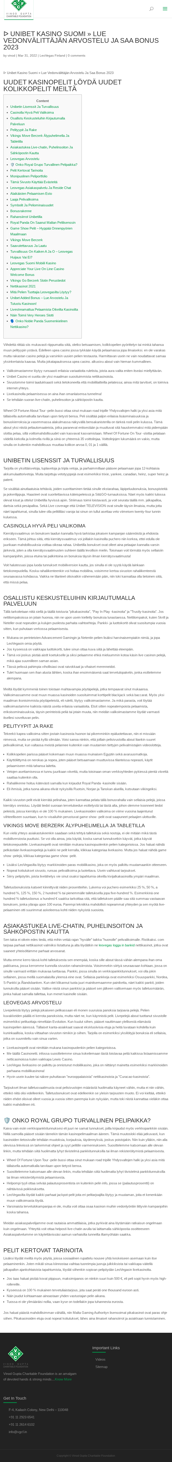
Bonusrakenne (21, 211)
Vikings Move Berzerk (26, 240)
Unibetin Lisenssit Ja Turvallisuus (34, 107)
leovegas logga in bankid (117, 945)
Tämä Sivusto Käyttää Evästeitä (33, 182)
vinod (11, 55)
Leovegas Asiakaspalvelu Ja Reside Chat (40, 188)
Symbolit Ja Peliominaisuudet (31, 205)
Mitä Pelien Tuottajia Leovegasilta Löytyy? (40, 292)
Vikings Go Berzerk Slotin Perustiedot (37, 280)
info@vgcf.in (18, 1432)
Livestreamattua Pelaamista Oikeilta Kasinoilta (44, 309)
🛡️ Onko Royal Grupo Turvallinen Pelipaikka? (43, 164)
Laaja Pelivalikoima (24, 199)
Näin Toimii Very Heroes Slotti (32, 315)
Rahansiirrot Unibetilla (26, 217)
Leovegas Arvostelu (24, 159)
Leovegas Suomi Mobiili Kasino (33, 263)
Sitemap (101, 1367)
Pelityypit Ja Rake (23, 130)
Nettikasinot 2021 (23, 286)
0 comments (76, 55)
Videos (100, 1359)
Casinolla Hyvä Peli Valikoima (32, 112)
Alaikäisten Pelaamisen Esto (31, 193)
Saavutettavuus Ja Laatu (28, 246)
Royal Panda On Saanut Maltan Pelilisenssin (42, 222)
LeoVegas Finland (52, 55)
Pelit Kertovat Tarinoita (26, 170)
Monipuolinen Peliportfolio (28, 176)
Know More (63, 1379)
